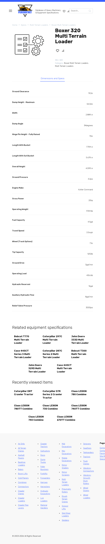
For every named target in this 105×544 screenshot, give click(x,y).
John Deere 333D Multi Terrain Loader (80, 339)
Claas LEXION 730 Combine (50, 407)
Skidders (65, 520)
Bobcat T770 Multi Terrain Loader (21, 339)
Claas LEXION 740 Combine (36, 418)
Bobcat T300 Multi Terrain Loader (79, 354)
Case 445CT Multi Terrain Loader (64, 368)
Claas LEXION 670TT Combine (66, 418)
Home (14, 25)
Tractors (86, 457)
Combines (22, 482)
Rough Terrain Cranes (65, 499)
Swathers (87, 448)
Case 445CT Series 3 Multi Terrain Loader (23, 354)
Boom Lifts (23, 474)
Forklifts (43, 474)
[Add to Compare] (63, 50)
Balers (20, 469)
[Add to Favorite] (57, 50)
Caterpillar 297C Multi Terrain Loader (52, 339)
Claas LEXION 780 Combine (79, 393)
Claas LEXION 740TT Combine (80, 407)
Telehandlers (88, 452)
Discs (42, 455)
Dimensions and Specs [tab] (52, 78)
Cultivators (45, 451)
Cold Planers (23, 478)
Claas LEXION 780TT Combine (23, 407)
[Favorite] (64, 11)
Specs (23, 25)
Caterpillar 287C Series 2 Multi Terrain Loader (52, 354)
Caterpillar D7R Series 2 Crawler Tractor (52, 394)
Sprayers (87, 444)
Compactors (23, 487)
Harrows (44, 482)
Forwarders (45, 478)
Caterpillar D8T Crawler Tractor (23, 393)
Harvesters (45, 487)
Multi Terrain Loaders (39, 25)
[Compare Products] (68, 11)
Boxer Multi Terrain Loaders (64, 25)
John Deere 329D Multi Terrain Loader (37, 368)
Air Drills (21, 444)
